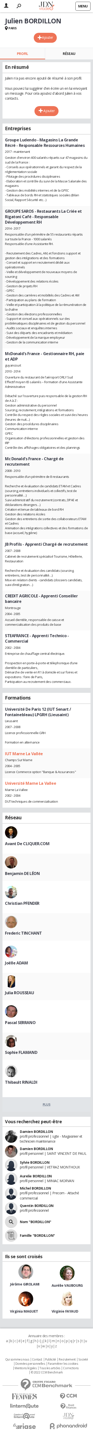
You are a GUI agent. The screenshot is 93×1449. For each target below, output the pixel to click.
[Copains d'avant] (24, 1416)
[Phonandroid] (69, 1426)
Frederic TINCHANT (23, 933)
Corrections (70, 1368)
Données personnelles (30, 1364)
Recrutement (67, 1359)
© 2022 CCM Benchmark (47, 1372)
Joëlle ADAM (16, 963)
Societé (83, 1359)
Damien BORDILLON (36, 1131)
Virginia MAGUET (24, 1311)
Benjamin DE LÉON (22, 873)
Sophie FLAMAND (21, 1052)
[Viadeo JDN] (69, 1416)
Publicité (50, 1359)
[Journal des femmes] (24, 1396)
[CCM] (69, 1396)
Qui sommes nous (17, 1359)
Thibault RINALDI (21, 1082)
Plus (46, 1104)
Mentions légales (25, 1368)
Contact (37, 1359)
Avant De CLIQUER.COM (27, 843)
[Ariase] (24, 1426)
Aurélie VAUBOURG (67, 1285)
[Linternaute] (24, 1406)
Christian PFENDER (22, 903)
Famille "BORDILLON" (37, 1235)
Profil (22, 53)
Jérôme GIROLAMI (24, 1284)
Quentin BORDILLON (37, 1205)
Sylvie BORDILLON (34, 1162)
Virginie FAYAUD (65, 1311)
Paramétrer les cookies (63, 1364)
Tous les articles (49, 1368)
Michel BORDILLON (35, 1188)
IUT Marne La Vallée (24, 753)
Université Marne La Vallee (30, 783)
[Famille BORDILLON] (11, 1235)
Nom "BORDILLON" (35, 1221)
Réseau (69, 53)
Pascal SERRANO (20, 1022)
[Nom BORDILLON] (11, 1222)
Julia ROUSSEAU (19, 992)
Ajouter (47, 37)
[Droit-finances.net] (69, 1406)
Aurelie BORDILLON (36, 1176)
